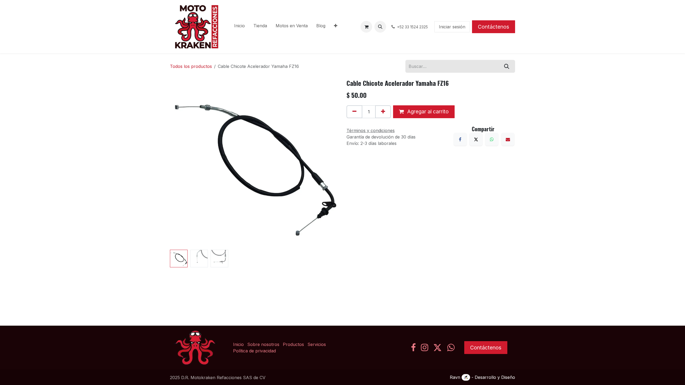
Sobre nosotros (263, 344)
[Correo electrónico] (507, 139)
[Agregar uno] (383, 111)
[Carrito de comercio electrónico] (366, 27)
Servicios (316, 344)
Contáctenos (493, 27)
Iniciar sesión (452, 26)
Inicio (238, 344)
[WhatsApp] (491, 139)
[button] (380, 27)
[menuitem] (239, 26)
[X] (476, 139)
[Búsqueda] (506, 66)
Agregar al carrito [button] (427, 111)
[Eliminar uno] (354, 111)
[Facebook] (460, 139)
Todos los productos (191, 66)
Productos (293, 344)
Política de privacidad (254, 350)
